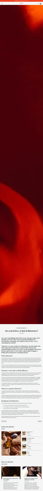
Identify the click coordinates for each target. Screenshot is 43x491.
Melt (28, 445)
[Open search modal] (39, 3)
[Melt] (24, 447)
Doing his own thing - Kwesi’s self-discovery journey (31, 479)
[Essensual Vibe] (24, 433)
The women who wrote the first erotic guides (10, 479)
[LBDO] (21, 3)
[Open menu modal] (2, 3)
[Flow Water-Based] (24, 440)
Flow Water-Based (30, 438)
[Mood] (24, 453)
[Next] (33, 1)
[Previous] (10, 1)
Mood (28, 451)
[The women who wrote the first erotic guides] (10, 472)
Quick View (29, 448)
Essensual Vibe (30, 431)
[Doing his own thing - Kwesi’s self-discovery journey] (32, 472)
